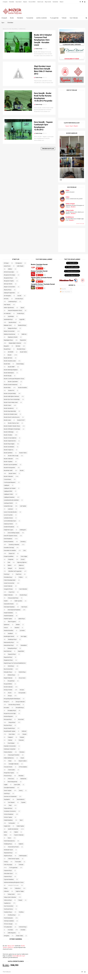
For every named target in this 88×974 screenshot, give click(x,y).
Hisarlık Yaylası (8, 618)
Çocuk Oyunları (8, 515)
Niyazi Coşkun (22, 760)
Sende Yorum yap (80, 223)
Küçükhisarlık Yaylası (9, 731)
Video (5, 888)
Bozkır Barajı (20, 363)
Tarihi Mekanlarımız (9, 840)
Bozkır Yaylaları (8, 461)
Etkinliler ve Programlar (15, 571)
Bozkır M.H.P (20, 420)
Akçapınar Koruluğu (9, 275)
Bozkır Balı (7, 363)
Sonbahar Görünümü (10, 811)
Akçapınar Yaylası (9, 280)
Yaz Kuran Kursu (8, 909)
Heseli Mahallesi (8, 612)
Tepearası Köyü (8, 852)
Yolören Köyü (22, 926)
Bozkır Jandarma (8, 408)
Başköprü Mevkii (12, 337)
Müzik (22, 758)
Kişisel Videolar (8, 678)
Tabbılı (16, 832)
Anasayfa (5, 1)
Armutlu (6, 298)
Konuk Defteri (32, 1)
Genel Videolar (8, 586)
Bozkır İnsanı (7, 405)
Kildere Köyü (11, 675)
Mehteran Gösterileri (9, 749)
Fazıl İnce (18, 574)
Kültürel (24, 731)
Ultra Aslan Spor (8, 873)
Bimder (18, 346)
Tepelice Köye (8, 855)
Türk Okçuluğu (8, 864)
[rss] (80, 2)
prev (60, 180)
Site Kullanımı (20, 799)
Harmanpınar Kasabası (14, 609)
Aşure (22, 307)
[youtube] (84, 2)
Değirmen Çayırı (8, 529)
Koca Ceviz (22, 678)
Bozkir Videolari (8, 476)
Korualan (6, 707)
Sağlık (5, 784)
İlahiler (18, 624)
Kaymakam (19, 1)
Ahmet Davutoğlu (9, 272)
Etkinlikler (10, 22)
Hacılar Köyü (23, 595)
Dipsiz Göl (11, 553)
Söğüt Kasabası (8, 820)
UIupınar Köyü (8, 870)
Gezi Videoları (74, 18)
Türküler (64, 18)
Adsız (67, 190)
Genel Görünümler (9, 583)
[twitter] (82, 2)
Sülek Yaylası (20, 826)
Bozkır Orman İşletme (10, 438)
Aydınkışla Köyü (8, 319)
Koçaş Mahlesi (8, 683)
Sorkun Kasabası (8, 814)
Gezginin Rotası (8, 589)
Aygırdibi (22, 319)
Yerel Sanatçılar (8, 918)
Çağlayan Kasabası (9, 497)
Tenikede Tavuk (8, 849)
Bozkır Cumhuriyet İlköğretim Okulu (14, 378)
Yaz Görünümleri (8, 906)
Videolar (6, 891)
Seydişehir (7, 799)
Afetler (10, 269)
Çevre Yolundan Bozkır (10, 512)
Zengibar (6, 935)
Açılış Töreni (7, 266)
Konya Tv (6, 701)
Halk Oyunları (18, 600)
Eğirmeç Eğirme (21, 562)
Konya (10, 695)
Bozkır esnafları (22, 387)
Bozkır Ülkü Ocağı (13, 455)
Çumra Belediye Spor (10, 520)
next (61, 180)
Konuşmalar (22, 692)
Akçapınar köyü (8, 278)
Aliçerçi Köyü (7, 289)
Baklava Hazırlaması (9, 334)
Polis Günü (11, 778)
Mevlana (22, 752)
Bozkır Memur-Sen (13, 423)
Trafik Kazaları (23, 855)
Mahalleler (11, 1)
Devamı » (73, 206)
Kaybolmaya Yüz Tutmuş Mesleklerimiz (15, 663)
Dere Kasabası (8, 538)
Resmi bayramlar (12, 781)
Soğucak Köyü (8, 808)
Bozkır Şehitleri (8, 452)
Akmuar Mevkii (8, 283)
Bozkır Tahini (22, 452)
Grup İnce (11, 592)
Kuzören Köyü (8, 725)
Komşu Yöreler (8, 689)
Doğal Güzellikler (8, 556)
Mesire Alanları (8, 752)
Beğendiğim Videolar (15, 343)
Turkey (6, 861)
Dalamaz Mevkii (8, 523)
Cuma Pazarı (7, 479)
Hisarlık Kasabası (8, 615)
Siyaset (23, 802)
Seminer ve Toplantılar (10, 796)
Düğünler (10, 559)
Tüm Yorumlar (65, 292)
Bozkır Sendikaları (9, 446)
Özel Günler (11, 769)
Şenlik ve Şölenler (41, 18)
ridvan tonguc (70, 203)
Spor (3, 22)
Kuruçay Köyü (8, 719)
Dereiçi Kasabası (8, 541)
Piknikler (21, 775)
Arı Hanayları (7, 295)
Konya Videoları (20, 701)
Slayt (10, 805)
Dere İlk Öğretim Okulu (10, 535)
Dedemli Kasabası (9, 526)
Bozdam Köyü (21, 349)
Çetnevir (10, 509)
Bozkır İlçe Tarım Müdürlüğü (12, 399)
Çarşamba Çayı (8, 506)
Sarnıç (21, 790)
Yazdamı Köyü (8, 912)
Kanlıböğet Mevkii (9, 636)
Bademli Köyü (22, 325)
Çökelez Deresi (8, 518)
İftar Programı (12, 621)
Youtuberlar (29, 18)
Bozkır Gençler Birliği (10, 393)
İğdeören (6, 624)
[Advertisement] (71, 240)
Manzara (21, 740)
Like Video (12, 734)
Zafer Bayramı (12, 932)
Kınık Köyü (11, 666)
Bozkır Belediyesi (9, 372)
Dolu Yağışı (24, 556)
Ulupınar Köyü (8, 876)
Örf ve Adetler (23, 766)
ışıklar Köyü (22, 618)
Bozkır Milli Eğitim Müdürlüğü (12, 429)
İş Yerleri (22, 630)
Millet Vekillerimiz (9, 758)
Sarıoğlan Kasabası (9, 787)
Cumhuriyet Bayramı (9, 482)
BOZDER (10, 352)
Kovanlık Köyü (20, 707)
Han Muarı (24, 606)
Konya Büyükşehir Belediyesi (12, 698)
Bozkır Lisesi (7, 420)
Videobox (17, 888)
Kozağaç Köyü (12, 710)
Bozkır (12, 18)
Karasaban (24, 645)
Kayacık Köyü (12, 654)
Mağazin (10, 737)
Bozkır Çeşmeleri (13, 381)
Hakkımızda (40, 1)
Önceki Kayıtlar (48, 148)
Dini (24, 550)
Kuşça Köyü (12, 722)
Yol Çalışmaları (8, 926)
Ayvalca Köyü (12, 322)
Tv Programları (13, 867)
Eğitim (9, 565)
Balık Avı (24, 334)
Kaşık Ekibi (21, 651)
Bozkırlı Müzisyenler (9, 467)
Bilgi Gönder (48, 1)
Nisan (9, 760)
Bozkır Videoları (8, 458)
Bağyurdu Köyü (12, 328)
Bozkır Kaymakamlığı (10, 411)
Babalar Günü (8, 325)
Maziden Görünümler (10, 746)
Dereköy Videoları (14, 544)
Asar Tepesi (7, 304)
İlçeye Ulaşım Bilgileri (71, 126)
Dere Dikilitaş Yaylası (13, 532)
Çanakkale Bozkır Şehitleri (11, 500)
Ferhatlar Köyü (8, 577)
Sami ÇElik (17, 784)
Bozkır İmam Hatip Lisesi (11, 402)
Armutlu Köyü (19, 298)
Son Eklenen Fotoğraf (71, 58)
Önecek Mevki (8, 766)
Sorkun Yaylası (8, 817)
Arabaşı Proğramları (9, 292)
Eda (9, 562)
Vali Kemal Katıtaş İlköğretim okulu (13, 882)
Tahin (5, 835)
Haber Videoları (8, 595)
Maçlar (24, 734)
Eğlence (21, 565)
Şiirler (5, 832)
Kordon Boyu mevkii (14, 704)
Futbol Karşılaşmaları (9, 580)
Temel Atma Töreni (13, 846)
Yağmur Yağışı (20, 891)
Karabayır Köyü (12, 639)
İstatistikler (55, 1)
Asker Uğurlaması (9, 307)
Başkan (25, 1)
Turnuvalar (18, 861)
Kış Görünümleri (8, 669)
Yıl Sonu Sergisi (8, 923)
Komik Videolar (8, 686)
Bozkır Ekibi (7, 387)
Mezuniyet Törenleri (13, 755)
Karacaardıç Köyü (9, 642)
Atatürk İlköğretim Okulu (15, 310)
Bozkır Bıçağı (7, 375)
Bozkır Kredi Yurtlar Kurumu (11, 417)
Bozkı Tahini (23, 352)
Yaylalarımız (7, 903)
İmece (6, 627)
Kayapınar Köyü (8, 660)
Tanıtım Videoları (18, 835)
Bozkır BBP (11, 366)
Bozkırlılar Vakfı (8, 470)
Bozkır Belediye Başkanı (11, 369)
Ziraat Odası (19, 935)
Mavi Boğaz (11, 743)
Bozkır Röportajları (9, 443)
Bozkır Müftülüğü (8, 432)
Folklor (21, 577)
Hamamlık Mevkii (8, 603)
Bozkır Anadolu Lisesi (10, 360)
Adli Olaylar (20, 266)
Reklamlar (23, 778)
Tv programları (54, 18)
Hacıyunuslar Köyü (13, 598)
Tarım (9, 838)
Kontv (9, 692)
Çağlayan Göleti (8, 494)
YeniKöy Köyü (11, 915)
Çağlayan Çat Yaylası (9, 488)
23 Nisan (6, 263)
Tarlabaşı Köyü (8, 843)
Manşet (22, 737)
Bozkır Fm (11, 390)
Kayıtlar (63, 289)
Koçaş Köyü (11, 680)
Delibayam (23, 529)
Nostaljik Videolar (13, 763)
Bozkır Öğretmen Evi (10, 440)
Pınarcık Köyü (8, 775)
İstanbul (17, 627)
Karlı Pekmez (7, 651)
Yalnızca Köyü (8, 900)
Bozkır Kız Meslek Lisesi (10, 414)
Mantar (10, 740)
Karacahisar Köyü (8, 645)
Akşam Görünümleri (9, 286)
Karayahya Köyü (12, 648)
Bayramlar (23, 340)
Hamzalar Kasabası (9, 606)
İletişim (61, 1)
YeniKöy (21, 912)
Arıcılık (19, 295)
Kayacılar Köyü (8, 657)
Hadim (6, 600)
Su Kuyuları (12, 823)
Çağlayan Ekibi (8, 491)
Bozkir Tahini (12, 473)
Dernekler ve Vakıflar (10, 550)
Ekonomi (21, 568)
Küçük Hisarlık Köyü (9, 728)
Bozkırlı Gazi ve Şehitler (10, 464)
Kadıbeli (10, 633)
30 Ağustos (19, 263)
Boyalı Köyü (7, 349)
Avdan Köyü (20, 313)
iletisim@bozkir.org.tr (18, 956)
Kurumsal (20, 719)
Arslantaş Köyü (13, 301)
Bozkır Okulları (8, 435)
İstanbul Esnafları (8, 630)
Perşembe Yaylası (9, 772)
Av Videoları (7, 313)
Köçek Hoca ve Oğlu (10, 713)
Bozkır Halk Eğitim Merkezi (11, 396)
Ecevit (22, 559)
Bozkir (22, 470)
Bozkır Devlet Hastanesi (10, 384)
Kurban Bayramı (8, 716)
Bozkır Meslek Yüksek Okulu (12, 426)
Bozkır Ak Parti (8, 358)
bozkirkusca (70, 217)
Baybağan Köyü (8, 340)
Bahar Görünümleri (9, 331)
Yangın (20, 900)
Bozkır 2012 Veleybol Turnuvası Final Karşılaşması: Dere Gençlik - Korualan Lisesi (43, 40)
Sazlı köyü (7, 793)
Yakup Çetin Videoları (10, 897)
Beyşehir (6, 346)
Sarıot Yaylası (7, 790)
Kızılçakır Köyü (8, 672)
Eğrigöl (10, 568)
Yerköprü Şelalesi (9, 920)
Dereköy (23, 541)
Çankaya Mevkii (8, 503)
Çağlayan (6, 485)
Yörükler (23, 929)
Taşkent (21, 843)
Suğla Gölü (7, 826)
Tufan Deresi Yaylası (13, 858)
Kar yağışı (23, 636)
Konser (22, 689)
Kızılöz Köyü (22, 672)
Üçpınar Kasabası (8, 879)
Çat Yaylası (23, 506)
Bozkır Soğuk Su (8, 449)
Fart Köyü (6, 574)
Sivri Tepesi (11, 802)
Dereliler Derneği (9, 547)
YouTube (10, 929)
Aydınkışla (11, 316)
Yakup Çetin (70, 210)
